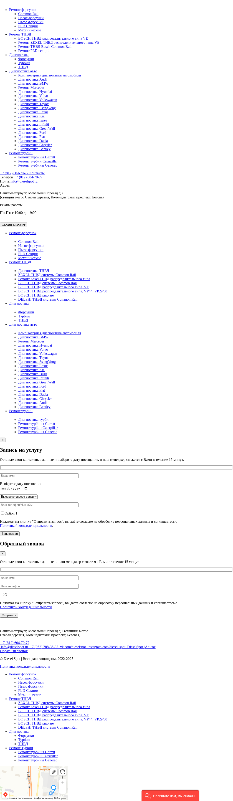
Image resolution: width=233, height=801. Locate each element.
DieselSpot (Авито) (141, 647)
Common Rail (28, 14)
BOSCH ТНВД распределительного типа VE (53, 38)
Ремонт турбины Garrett (36, 157)
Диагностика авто (23, 71)
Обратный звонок (13, 225)
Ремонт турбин (21, 153)
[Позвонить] (0, 220)
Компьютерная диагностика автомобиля (49, 75)
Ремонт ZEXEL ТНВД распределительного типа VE (58, 42)
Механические (29, 30)
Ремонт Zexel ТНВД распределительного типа (54, 279)
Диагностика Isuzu (32, 120)
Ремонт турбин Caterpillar (38, 161)
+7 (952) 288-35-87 (44, 647)
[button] (170, 795)
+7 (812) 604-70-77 (14, 173)
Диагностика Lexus (33, 112)
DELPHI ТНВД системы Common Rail (47, 299)
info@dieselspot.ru (24, 181)
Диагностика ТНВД (33, 271)
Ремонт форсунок (22, 10)
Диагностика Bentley (34, 149)
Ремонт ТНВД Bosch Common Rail (44, 46)
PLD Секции (28, 26)
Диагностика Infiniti (33, 124)
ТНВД (23, 67)
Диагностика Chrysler (35, 145)
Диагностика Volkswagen (37, 100)
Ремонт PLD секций (34, 51)
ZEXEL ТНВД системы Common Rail (47, 275)
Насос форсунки (31, 18)
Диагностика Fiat (31, 137)
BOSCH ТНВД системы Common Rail (47, 283)
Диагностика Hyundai (35, 92)
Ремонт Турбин (21, 748)
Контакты (37, 173)
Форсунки (26, 59)
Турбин (24, 63)
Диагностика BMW (33, 83)
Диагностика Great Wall (36, 128)
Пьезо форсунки (30, 22)
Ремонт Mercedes (31, 87)
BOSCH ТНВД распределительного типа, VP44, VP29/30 (62, 291)
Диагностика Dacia (33, 141)
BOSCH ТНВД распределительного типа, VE (53, 287)
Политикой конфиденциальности (26, 525)
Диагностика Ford (32, 132)
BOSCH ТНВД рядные (36, 295)
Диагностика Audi (32, 79)
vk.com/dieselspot (73, 647)
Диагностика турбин (34, 419)
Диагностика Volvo (33, 96)
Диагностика (19, 55)
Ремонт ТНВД (20, 34)
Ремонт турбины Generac (37, 165)
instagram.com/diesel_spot (106, 647)
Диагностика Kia (31, 116)
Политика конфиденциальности (25, 666)
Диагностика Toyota (33, 104)
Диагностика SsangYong (37, 108)
